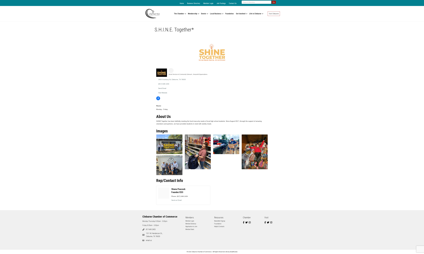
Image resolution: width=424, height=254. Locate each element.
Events (203, 14)
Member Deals (190, 229)
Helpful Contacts (219, 226)
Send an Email (176, 200)
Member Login (208, 3)
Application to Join (191, 226)
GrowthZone (233, 252)
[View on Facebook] (158, 100)
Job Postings (221, 3)
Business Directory (193, 3)
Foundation (229, 14)
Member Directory (191, 224)
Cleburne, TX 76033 (154, 234)
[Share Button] (171, 70)
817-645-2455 (151, 229)
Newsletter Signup (219, 221)
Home (182, 3)
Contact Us (233, 3)
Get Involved (240, 14)
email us (149, 240)
